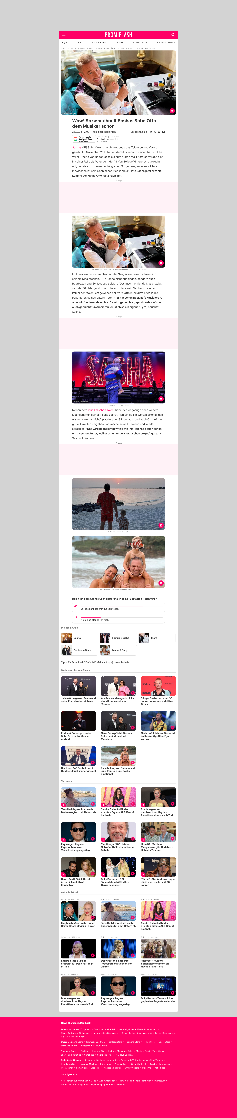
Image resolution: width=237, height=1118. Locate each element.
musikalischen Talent (101, 410)
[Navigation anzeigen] (63, 34)
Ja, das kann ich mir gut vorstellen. (100, 608)
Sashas (76, 147)
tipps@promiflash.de (117, 662)
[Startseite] (118, 35)
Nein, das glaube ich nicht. (95, 620)
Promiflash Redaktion (104, 131)
